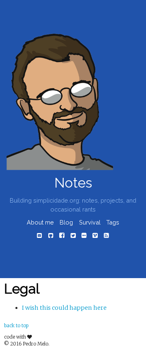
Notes (73, 183)
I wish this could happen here (64, 307)
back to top (16, 325)
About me (40, 222)
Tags (112, 222)
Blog (66, 222)
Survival (90, 222)
